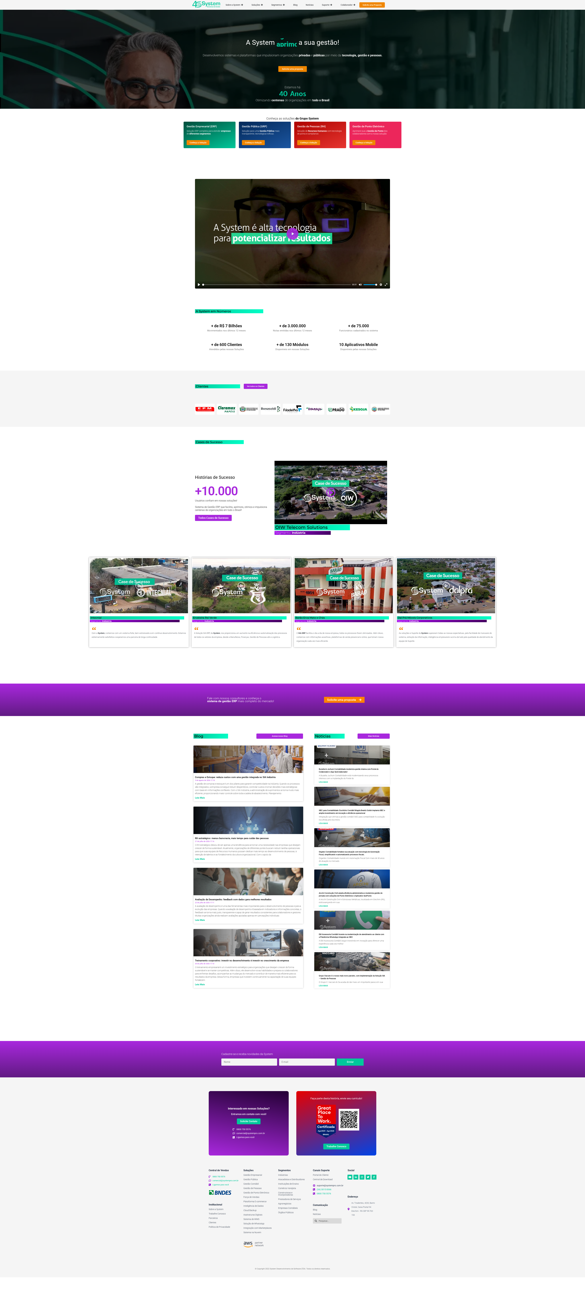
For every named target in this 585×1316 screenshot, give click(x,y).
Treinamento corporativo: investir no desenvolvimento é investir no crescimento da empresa (242, 960)
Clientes (212, 1222)
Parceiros (213, 1218)
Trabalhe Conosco (217, 1213)
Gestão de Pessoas (252, 1188)
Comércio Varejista (287, 1188)
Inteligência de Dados (253, 1206)
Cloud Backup (250, 1210)
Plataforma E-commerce (254, 1201)
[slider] (276, 284)
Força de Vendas (251, 1197)
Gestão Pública (250, 1179)
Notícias (317, 1214)
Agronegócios (284, 1203)
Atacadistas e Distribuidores (291, 1179)
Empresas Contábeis (288, 1208)
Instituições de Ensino (288, 1184)
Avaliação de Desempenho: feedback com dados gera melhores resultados (233, 899)
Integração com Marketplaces (257, 1228)
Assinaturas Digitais (252, 1215)
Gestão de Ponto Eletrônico (256, 1192)
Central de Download (323, 1179)
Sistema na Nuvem (252, 1232)
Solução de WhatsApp (253, 1223)
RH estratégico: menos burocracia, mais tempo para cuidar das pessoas (232, 838)
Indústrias (283, 1175)
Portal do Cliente (320, 1175)
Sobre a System (216, 1209)
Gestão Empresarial (252, 1175)
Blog (315, 1209)
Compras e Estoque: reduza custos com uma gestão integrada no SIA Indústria (235, 777)
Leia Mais (200, 797)
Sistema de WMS (251, 1219)
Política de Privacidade (219, 1227)
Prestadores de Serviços (289, 1199)
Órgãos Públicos (286, 1212)
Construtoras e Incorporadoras (285, 1193)
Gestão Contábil (251, 1184)
